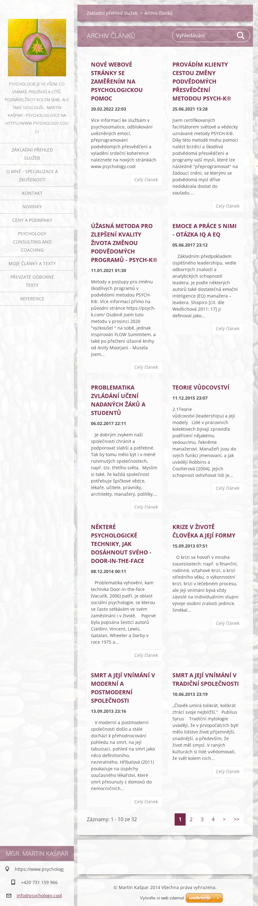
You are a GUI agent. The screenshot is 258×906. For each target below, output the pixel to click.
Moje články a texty (32, 263)
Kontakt (32, 193)
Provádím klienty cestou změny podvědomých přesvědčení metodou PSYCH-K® (201, 81)
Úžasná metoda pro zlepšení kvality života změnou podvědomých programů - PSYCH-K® (124, 243)
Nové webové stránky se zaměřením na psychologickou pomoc (117, 81)
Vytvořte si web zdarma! (162, 898)
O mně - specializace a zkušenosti (32, 175)
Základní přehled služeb (32, 154)
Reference (32, 299)
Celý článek (146, 180)
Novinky (32, 207)
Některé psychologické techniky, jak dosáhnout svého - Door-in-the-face (121, 544)
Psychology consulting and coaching (32, 242)
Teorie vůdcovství (200, 387)
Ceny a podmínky (32, 220)
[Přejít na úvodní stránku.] (37, 40)
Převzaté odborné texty (32, 281)
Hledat (241, 35)
